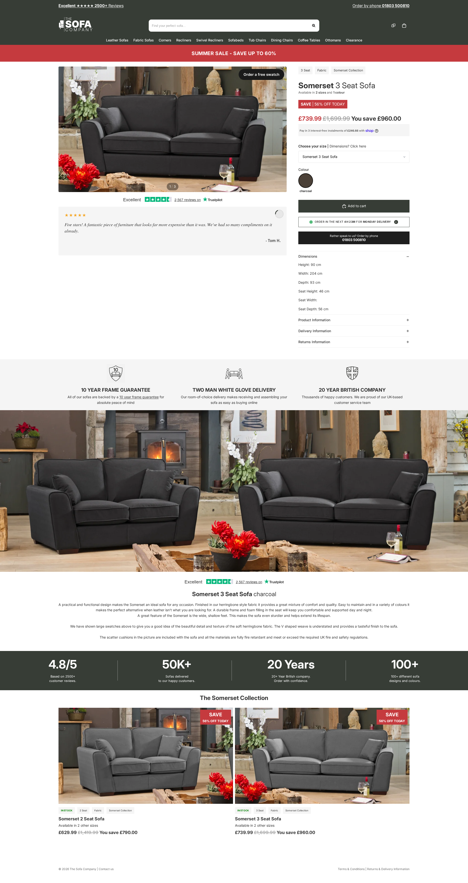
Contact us (106, 869)
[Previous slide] (62, 129)
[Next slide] (283, 129)
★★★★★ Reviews (91, 5)
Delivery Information (314, 331)
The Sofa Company (83, 869)
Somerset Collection (348, 70)
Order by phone (381, 5)
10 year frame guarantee (139, 397)
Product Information (314, 320)
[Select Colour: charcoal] (305, 180)
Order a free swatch (261, 74)
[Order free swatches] (393, 25)
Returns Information (314, 342)
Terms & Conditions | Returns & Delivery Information (374, 869)
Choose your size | (332, 146)
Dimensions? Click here (348, 146)
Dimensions (307, 256)
